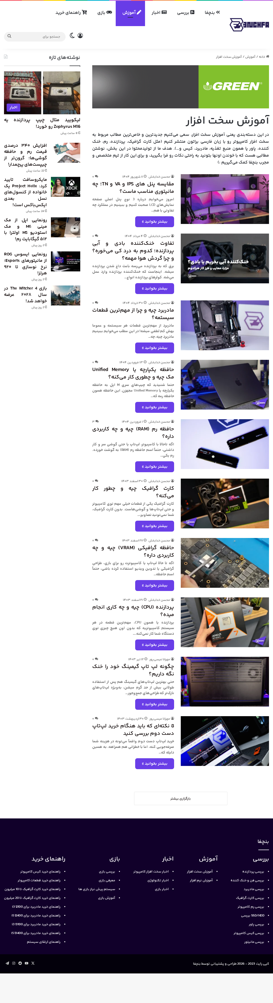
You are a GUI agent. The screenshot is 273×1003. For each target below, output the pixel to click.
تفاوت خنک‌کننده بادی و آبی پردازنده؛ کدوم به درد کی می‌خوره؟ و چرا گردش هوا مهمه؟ (133, 251)
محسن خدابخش (159, 177)
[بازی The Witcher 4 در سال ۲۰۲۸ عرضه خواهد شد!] (65, 295)
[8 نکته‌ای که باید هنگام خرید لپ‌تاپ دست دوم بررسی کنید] (225, 741)
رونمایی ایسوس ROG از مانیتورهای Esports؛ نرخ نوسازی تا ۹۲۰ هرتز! (25, 264)
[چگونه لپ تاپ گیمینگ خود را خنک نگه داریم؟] (225, 682)
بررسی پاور (256, 924)
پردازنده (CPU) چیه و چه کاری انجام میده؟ (133, 611)
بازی (101, 12)
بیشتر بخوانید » (154, 222)
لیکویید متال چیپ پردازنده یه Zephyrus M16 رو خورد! (42, 123)
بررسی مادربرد (254, 889)
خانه (262, 57)
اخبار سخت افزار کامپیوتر (151, 871)
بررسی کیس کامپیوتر (249, 933)
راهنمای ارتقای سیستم (44, 942)
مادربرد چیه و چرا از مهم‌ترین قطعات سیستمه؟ (133, 314)
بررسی (183, 12)
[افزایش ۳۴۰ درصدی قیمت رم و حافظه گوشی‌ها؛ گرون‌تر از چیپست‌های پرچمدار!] (65, 153)
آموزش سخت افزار (200, 871)
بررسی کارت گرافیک (250, 898)
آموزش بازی (106, 898)
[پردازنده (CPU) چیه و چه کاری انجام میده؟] (225, 622)
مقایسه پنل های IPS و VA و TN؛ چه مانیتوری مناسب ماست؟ (133, 188)
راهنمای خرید (68, 12)
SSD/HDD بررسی (252, 915)
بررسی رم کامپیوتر (251, 907)
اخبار (157, 12)
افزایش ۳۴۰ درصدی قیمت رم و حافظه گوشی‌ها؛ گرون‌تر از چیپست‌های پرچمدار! (25, 155)
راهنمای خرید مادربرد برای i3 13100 (36, 924)
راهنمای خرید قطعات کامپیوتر (39, 880)
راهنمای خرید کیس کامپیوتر (40, 871)
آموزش (129, 12)
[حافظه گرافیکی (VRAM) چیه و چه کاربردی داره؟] (225, 563)
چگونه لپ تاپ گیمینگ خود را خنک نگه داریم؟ (133, 670)
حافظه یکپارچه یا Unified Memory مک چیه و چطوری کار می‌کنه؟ (133, 373)
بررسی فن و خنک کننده (247, 880)
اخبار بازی (162, 889)
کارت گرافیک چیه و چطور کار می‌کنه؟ (133, 492)
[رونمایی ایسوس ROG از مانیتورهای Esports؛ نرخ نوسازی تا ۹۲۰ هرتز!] (65, 261)
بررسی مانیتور (254, 942)
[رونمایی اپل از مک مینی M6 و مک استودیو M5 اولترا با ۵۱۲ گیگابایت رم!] (65, 227)
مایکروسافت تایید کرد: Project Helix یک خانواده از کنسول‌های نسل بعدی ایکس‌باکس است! (25, 192)
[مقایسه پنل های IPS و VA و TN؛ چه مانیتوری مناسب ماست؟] (225, 199)
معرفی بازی (107, 880)
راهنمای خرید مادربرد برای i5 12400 (36, 915)
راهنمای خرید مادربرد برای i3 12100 (36, 907)
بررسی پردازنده (253, 871)
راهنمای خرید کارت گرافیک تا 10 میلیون (33, 889)
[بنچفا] (249, 24)
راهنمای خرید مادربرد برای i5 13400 (36, 933)
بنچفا (210, 12)
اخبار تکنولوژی (158, 880)
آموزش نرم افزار (201, 880)
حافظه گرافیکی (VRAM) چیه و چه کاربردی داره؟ (133, 552)
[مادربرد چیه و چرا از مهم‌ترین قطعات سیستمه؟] (225, 325)
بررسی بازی (107, 871)
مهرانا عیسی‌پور (159, 659)
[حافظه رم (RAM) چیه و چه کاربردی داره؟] (225, 444)
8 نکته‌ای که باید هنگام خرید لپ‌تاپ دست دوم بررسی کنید (133, 730)
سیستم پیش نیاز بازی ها (96, 889)
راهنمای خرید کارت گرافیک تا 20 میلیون (32, 898)
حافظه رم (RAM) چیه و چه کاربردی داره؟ (133, 433)
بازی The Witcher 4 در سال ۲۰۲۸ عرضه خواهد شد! (25, 295)
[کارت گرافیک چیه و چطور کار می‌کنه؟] (225, 503)
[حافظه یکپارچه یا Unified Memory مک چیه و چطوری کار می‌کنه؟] (225, 385)
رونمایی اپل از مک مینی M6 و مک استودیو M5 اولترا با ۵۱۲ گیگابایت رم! (25, 230)
